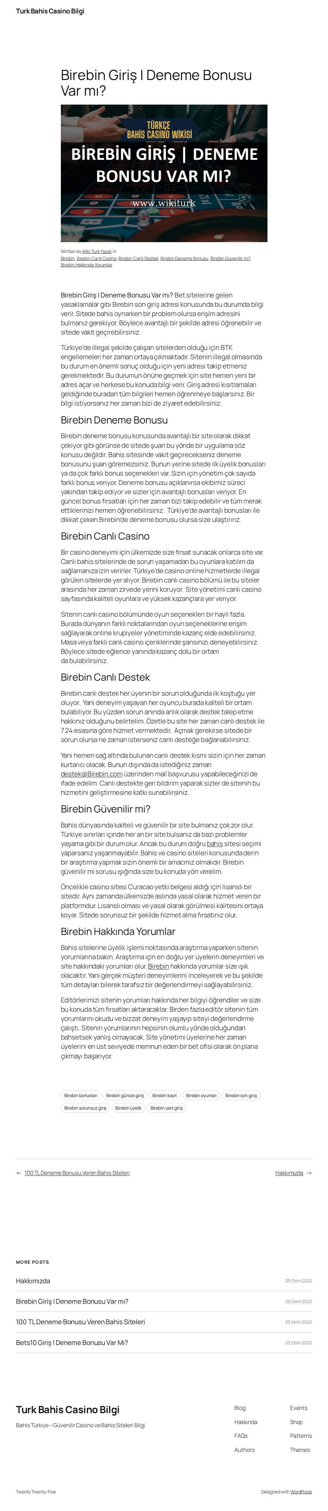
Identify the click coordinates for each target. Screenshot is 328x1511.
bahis (215, 843)
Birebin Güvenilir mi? (230, 258)
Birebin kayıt (164, 1095)
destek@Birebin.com (92, 773)
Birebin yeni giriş (167, 1108)
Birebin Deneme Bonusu (184, 258)
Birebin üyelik (128, 1108)
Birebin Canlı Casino (97, 258)
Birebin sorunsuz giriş (85, 1108)
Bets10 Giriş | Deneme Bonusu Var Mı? (72, 1342)
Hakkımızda (289, 1172)
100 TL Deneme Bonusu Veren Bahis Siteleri (77, 1172)
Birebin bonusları (80, 1095)
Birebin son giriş (241, 1095)
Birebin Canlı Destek (138, 258)
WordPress (301, 1492)
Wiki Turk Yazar (97, 251)
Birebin (68, 258)
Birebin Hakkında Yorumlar (87, 265)
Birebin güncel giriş (125, 1095)
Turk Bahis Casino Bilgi (50, 10)
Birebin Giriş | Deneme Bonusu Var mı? (72, 1301)
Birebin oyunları (201, 1095)
